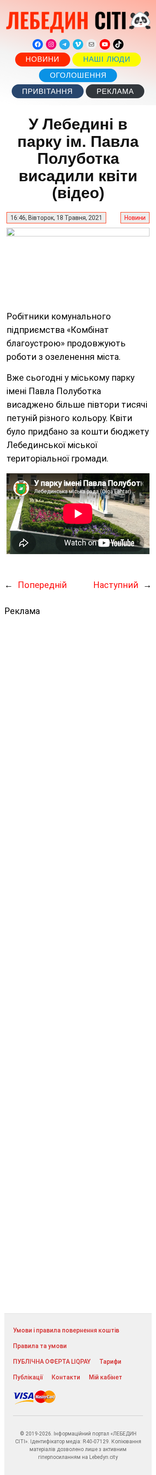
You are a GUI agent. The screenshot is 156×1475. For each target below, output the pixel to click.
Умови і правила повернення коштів (66, 1330)
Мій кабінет (105, 1377)
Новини (42, 59)
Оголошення (78, 75)
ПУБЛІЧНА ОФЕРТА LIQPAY (52, 1361)
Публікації (28, 1377)
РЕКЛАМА (115, 91)
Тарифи (110, 1361)
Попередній (42, 585)
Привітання (47, 91)
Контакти (66, 1377)
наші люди (106, 59)
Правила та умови (40, 1345)
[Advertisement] (78, 964)
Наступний (115, 585)
